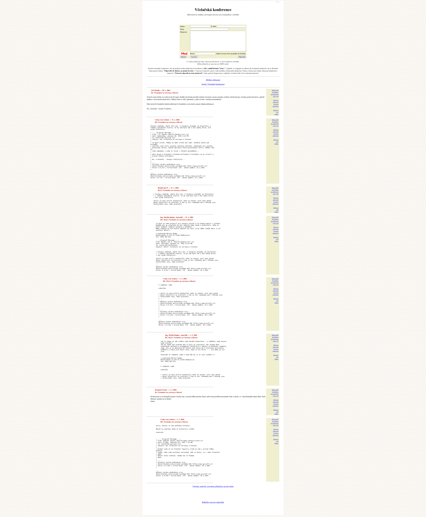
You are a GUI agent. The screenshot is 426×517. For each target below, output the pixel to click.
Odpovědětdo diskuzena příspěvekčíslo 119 (274, 93)
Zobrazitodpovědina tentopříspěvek (275, 103)
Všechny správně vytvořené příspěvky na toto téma (213, 486)
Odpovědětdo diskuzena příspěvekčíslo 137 (274, 338)
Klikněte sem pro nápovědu (213, 502)
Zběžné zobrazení (213, 79)
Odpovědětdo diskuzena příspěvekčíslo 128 (274, 191)
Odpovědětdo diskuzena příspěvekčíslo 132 (274, 393)
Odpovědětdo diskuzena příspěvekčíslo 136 (274, 422)
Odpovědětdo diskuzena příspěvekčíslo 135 (274, 282)
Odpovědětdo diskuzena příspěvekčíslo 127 (274, 123)
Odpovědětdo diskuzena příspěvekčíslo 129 (274, 220)
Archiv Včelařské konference (213, 84)
